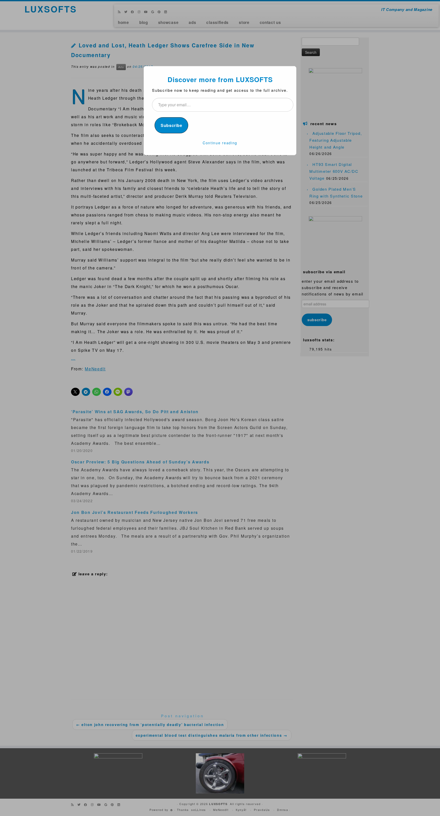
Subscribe (171, 125)
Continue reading (220, 142)
